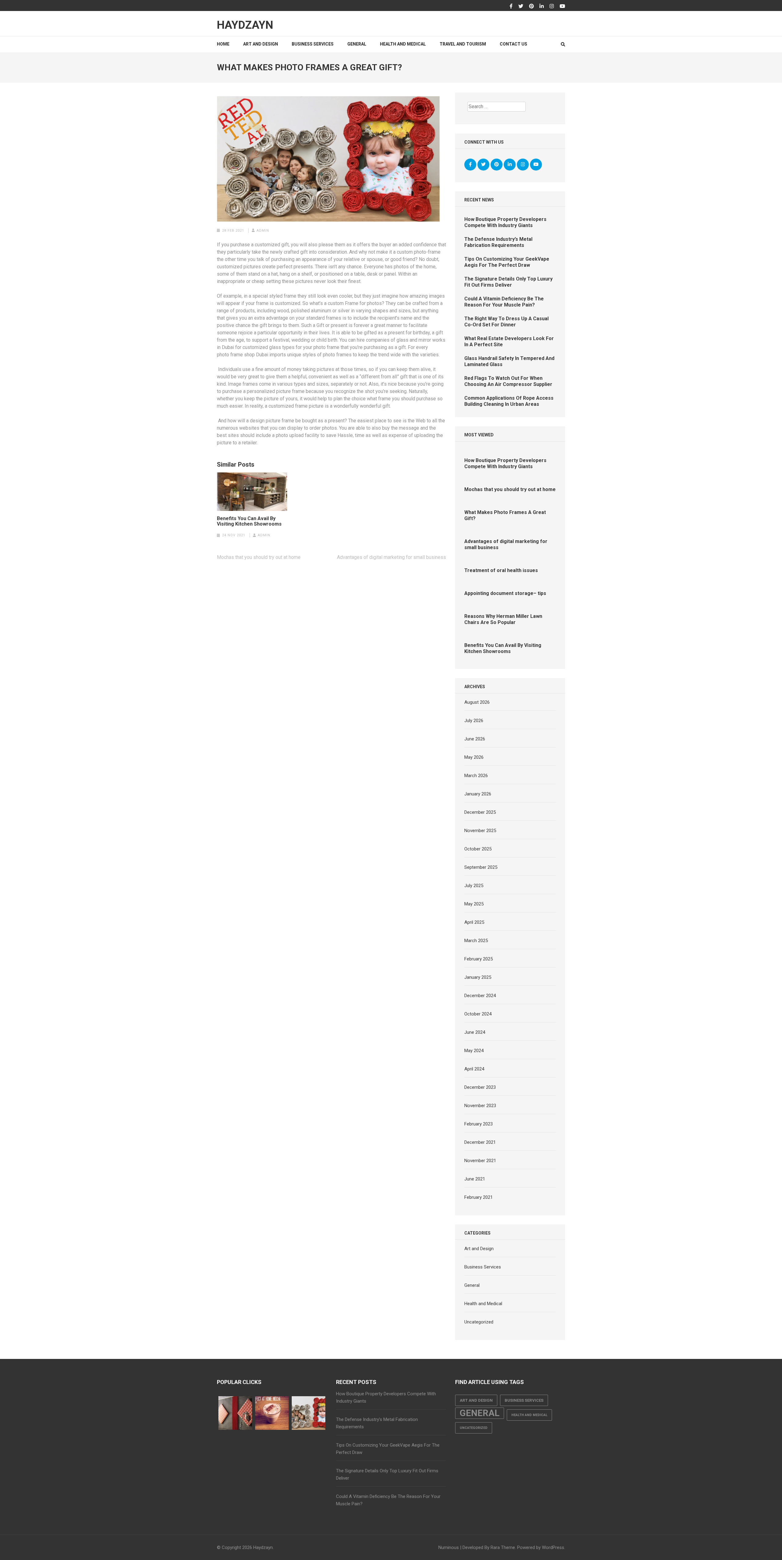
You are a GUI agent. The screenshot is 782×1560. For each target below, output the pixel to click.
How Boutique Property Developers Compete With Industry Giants (505, 222)
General (356, 44)
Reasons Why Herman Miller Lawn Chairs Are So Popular (503, 619)
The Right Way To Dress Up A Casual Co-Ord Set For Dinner (506, 322)
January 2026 (477, 794)
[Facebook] (511, 6)
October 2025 (477, 849)
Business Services (313, 44)
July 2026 (473, 720)
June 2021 (474, 1179)
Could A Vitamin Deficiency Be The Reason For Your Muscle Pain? (504, 302)
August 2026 (477, 702)
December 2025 (480, 812)
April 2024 (474, 1069)
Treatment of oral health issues (501, 570)
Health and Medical (403, 44)
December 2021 (480, 1142)
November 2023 (480, 1105)
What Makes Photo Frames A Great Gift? (505, 515)
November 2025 (480, 830)
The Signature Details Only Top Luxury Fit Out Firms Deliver (508, 282)
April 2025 (474, 922)
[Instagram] (552, 6)
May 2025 (474, 904)
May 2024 (474, 1050)
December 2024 (480, 995)
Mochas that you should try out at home (259, 557)
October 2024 (477, 1014)
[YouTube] (562, 6)
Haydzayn (245, 25)
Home (223, 44)
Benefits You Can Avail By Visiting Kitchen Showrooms (249, 521)
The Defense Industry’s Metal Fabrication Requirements (498, 242)
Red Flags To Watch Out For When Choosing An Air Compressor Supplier (508, 381)
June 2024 (474, 1032)
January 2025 (477, 977)
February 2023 (478, 1124)
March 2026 (476, 775)
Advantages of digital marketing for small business (391, 557)
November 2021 (480, 1160)
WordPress (553, 1547)
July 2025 (473, 885)
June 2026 (474, 739)
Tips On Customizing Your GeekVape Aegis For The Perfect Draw (506, 262)
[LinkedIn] (541, 6)
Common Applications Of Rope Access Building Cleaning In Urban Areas (509, 401)
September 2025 (480, 867)
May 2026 (474, 757)
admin (263, 231)
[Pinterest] (531, 6)
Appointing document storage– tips (505, 593)
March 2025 (476, 940)
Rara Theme (503, 1547)
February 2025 (478, 959)
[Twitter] (520, 6)
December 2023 (480, 1087)
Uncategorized (478, 1322)
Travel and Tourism (463, 44)
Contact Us (513, 44)
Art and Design (260, 44)
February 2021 (478, 1197)
